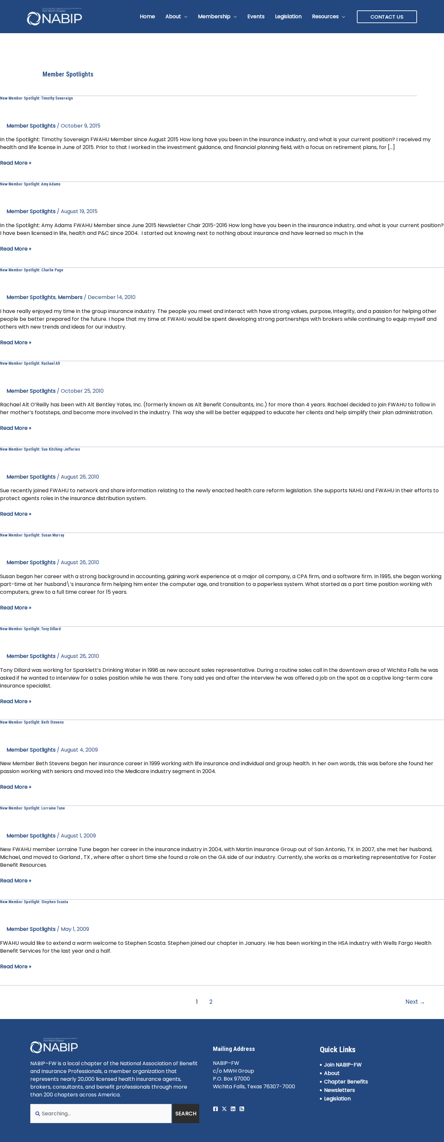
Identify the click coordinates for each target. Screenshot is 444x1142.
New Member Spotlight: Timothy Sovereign (36, 98)
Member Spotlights (31, 125)
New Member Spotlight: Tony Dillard (30, 629)
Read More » (15, 163)
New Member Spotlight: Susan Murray (32, 535)
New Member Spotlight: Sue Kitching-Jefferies (40, 449)
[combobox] (101, 1113)
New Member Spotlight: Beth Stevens (32, 722)
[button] (184, 16)
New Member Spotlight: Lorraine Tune (32, 808)
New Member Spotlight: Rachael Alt (30, 363)
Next (415, 1002)
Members (70, 297)
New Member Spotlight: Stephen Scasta (34, 902)
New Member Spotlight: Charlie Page (31, 270)
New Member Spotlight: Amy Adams (30, 184)
